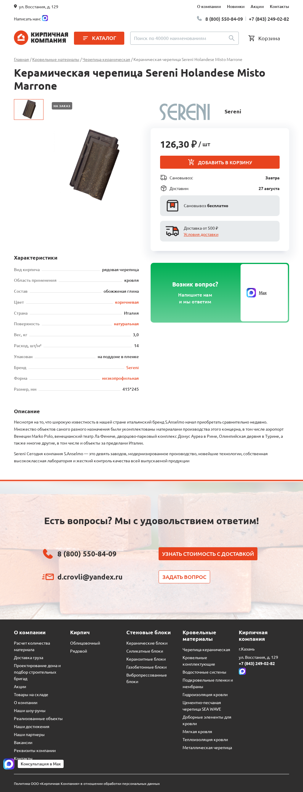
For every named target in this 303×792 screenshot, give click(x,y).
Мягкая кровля (197, 731)
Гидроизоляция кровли (205, 694)
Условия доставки (201, 234)
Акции (257, 6)
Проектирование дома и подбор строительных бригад (37, 672)
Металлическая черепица (207, 747)
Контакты (279, 6)
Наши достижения (31, 726)
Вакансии (23, 742)
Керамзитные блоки (146, 658)
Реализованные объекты (38, 718)
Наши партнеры (29, 734)
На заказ (62, 106)
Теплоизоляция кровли (205, 739)
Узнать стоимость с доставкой (208, 553)
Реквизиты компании (35, 750)
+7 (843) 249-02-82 (269, 18)
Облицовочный (85, 642)
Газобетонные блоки (146, 666)
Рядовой (78, 650)
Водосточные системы (204, 672)
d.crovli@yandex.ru (90, 576)
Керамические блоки (146, 642)
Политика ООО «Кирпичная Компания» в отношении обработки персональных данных (87, 783)
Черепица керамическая (206, 649)
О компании (209, 6)
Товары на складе (31, 694)
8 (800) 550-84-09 (224, 18)
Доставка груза (28, 657)
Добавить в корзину (225, 162)
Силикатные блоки (144, 650)
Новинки (236, 6)
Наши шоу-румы (30, 710)
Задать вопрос (184, 576)
